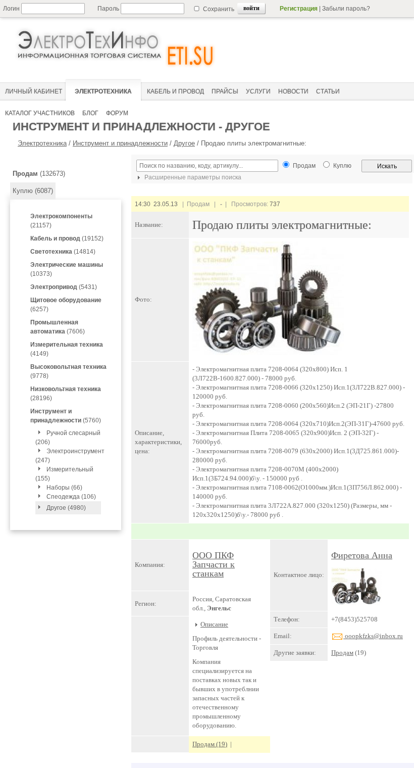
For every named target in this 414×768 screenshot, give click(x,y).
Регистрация (299, 8)
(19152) (67, 238)
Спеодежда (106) (71, 496)
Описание (214, 624)
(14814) (62, 251)
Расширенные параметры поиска (192, 177)
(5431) (63, 287)
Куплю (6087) (33, 191)
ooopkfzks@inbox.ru (373, 636)
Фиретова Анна (361, 555)
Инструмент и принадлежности (120, 143)
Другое (184, 143)
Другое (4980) (66, 507)
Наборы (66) (64, 487)
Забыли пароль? (346, 8)
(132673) (39, 173)
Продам (342, 652)
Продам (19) (209, 744)
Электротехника (42, 143)
